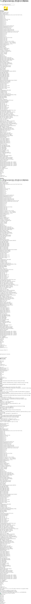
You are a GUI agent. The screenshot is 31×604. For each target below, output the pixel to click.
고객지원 (2, 169)
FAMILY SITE (2, 594)
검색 (1, 4)
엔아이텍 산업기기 (2, 598)
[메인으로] (14, 180)
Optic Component (3, 99)
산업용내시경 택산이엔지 (2, 603)
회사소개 (2, 171)
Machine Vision (3, 181)
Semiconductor (3, 45)
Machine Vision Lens (4, 12)
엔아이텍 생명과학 (2, 599)
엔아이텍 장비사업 (2, 596)
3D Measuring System (4, 70)
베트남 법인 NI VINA (2, 601)
